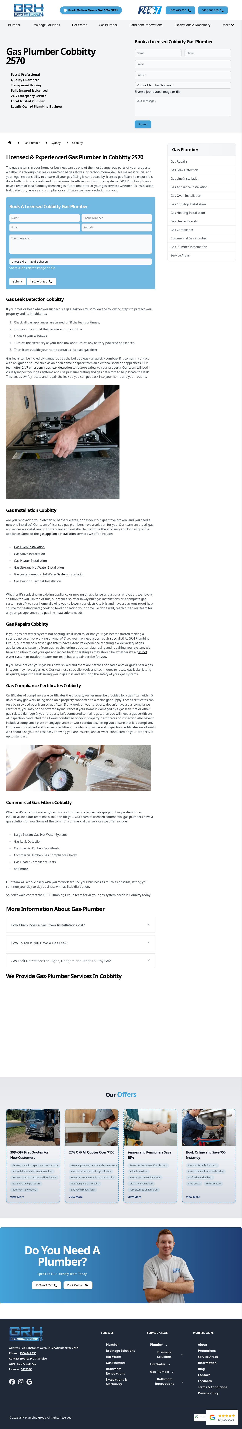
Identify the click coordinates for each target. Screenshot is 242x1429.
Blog (201, 1369)
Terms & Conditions (212, 1387)
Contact (204, 1375)
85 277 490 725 (26, 1364)
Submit (142, 124)
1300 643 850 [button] (177, 10)
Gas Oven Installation (29, 547)
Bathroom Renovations (146, 25)
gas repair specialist (109, 638)
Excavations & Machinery (192, 25)
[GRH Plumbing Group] (29, 10)
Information (207, 1363)
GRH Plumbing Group (32, 1417)
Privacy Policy (208, 1393)
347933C (26, 1369)
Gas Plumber (108, 25)
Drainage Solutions (46, 25)
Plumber (14, 25)
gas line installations (58, 613)
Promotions (207, 1351)
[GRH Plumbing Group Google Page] (29, 1382)
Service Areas (208, 1357)
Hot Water (79, 25)
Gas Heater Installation (30, 561)
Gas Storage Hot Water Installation (39, 567)
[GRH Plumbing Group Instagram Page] (20, 1382)
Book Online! (75, 1285)
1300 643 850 (28, 1353)
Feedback (205, 1381)
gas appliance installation (58, 534)
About (202, 1344)
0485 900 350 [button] (210, 10)
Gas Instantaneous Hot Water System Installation (49, 574)
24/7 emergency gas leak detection (47, 367)
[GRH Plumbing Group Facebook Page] (12, 1382)
